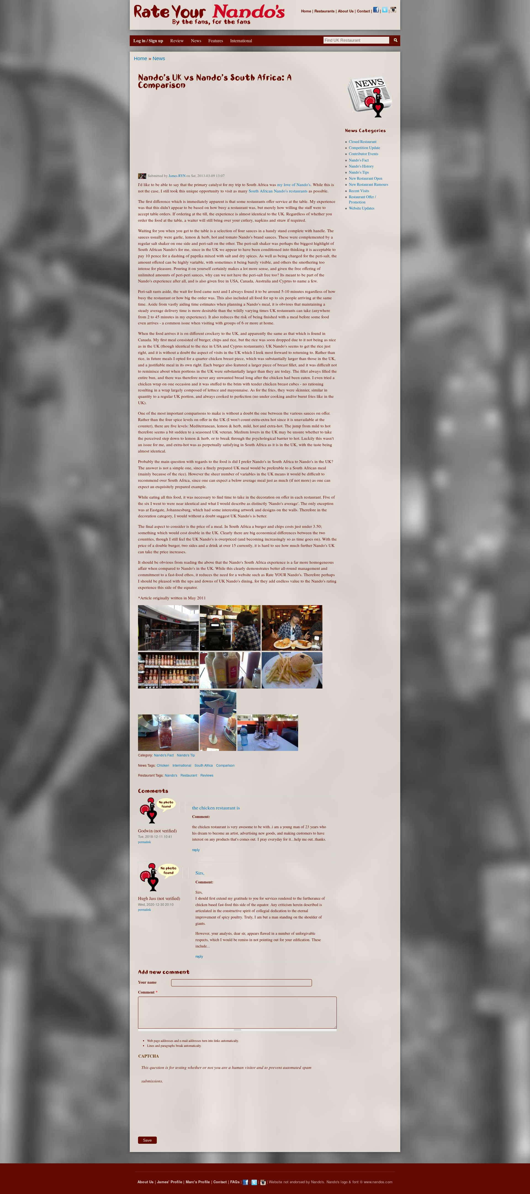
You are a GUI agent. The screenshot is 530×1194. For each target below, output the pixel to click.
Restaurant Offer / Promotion (362, 199)
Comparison (225, 765)
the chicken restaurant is (216, 807)
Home (306, 11)
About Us (346, 11)
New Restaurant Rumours (368, 184)
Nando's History (361, 166)
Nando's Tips (359, 172)
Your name (147, 982)
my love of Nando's (294, 184)
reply (196, 849)
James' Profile (169, 1181)
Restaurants (324, 11)
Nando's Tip (186, 755)
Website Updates (361, 208)
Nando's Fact (164, 755)
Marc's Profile (198, 1181)
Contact (363, 11)
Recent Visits (359, 190)
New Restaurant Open (365, 178)
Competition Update (364, 147)
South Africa (204, 765)
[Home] (210, 15)
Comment (148, 992)
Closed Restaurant (363, 141)
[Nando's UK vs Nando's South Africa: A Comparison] (168, 649)
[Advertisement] (237, 134)
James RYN (177, 175)
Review (177, 40)
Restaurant (189, 775)
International (182, 765)
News (159, 58)
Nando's (171, 775)
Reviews (206, 775)
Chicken (163, 765)
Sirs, (199, 872)
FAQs (235, 1181)
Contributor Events (363, 153)
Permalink (144, 842)
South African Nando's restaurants (278, 191)
